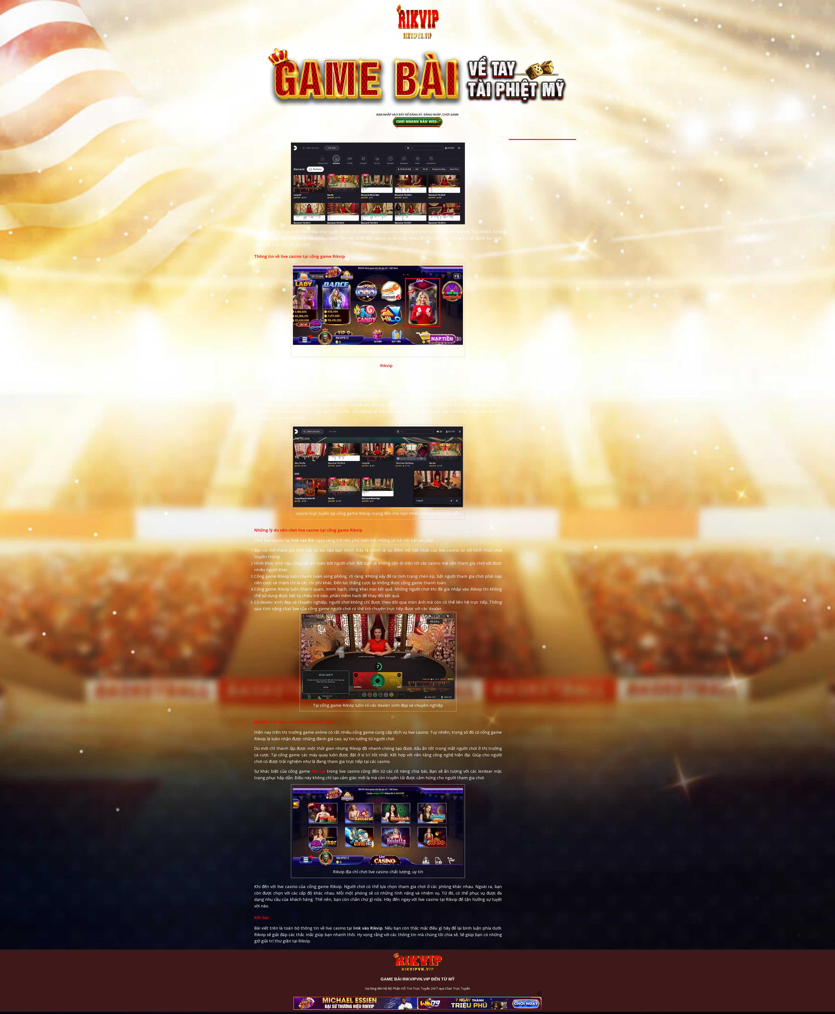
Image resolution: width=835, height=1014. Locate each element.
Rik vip (319, 771)
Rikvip (386, 365)
